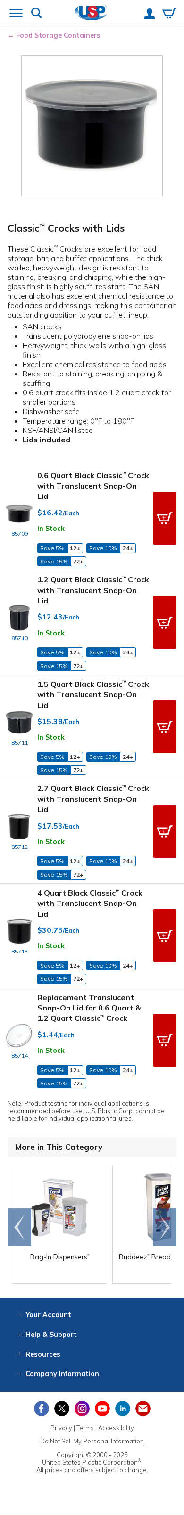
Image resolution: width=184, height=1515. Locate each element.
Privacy (61, 1428)
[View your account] (149, 14)
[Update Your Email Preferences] (143, 1408)
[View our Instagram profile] (82, 1408)
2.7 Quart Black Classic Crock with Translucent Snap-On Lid (93, 798)
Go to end (19, 1227)
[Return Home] (91, 14)
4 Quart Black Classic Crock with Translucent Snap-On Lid (89, 903)
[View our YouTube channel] (102, 1408)
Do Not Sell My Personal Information (92, 1441)
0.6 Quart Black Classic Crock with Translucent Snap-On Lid (93, 486)
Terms (85, 1428)
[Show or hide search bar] (36, 14)
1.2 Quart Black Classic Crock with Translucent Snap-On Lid (93, 590)
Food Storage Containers (58, 35)
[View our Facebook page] (41, 1408)
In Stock (51, 528)
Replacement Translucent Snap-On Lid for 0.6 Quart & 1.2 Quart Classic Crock (89, 1008)
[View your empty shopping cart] (169, 14)
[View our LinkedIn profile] (122, 1408)
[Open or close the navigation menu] (16, 14)
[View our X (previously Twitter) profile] (61, 1408)
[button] (164, 518)
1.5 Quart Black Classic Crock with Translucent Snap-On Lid (93, 694)
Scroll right (165, 1227)
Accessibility (116, 1428)
